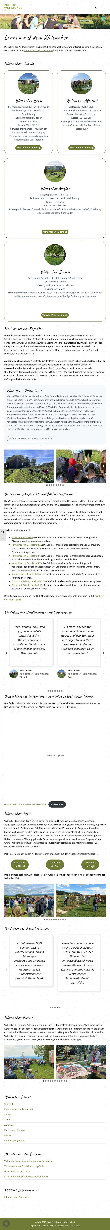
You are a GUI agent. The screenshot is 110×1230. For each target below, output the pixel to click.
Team (7, 1119)
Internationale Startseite (16, 1197)
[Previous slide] (6, 653)
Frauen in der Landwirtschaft (18, 1109)
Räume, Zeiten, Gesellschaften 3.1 (28, 574)
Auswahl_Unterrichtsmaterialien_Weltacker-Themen (25, 804)
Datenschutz (47, 1225)
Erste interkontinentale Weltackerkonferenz (26, 1176)
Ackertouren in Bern (54, 864)
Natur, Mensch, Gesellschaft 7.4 (27, 563)
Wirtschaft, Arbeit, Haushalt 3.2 (27, 581)
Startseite (9, 1104)
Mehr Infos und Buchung (28, 147)
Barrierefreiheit (61, 1225)
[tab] (47, 485)
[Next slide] (103, 466)
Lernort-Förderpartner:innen (38, 50)
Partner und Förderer (14, 1130)
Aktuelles (8, 1125)
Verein (7, 1114)
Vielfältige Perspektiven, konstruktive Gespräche (28, 1161)
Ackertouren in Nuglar (90, 864)
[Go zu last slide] (6, 466)
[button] (95, 7)
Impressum (35, 1225)
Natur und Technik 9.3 (22, 537)
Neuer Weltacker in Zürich (17, 1171)
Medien (7, 1135)
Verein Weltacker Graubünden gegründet (24, 1166)
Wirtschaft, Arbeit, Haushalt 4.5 (27, 585)
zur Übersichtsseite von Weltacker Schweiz (29, 438)
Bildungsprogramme (14, 1140)
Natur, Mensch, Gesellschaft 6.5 (27, 556)
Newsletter (75, 1225)
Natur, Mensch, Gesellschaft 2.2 (27, 545)
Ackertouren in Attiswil (19, 864)
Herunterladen (57, 804)
